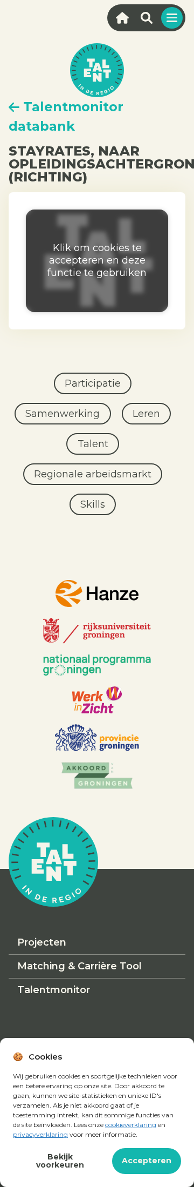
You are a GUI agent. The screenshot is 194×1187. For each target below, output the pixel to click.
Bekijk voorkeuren (60, 1161)
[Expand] (172, 18)
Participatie (93, 383)
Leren (146, 414)
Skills (92, 504)
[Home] (122, 17)
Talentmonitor (53, 990)
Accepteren (146, 1160)
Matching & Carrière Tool (79, 966)
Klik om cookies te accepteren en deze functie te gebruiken (97, 260)
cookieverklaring (130, 1125)
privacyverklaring (40, 1134)
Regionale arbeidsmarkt (92, 474)
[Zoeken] (146, 17)
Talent (93, 444)
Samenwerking (62, 414)
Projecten (41, 942)
